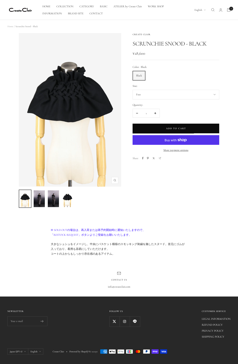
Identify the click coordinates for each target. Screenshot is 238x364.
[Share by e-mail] (160, 158)
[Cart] (229, 10)
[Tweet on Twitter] (153, 158)
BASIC (103, 6)
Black (139, 75)
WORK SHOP (156, 6)
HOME (46, 6)
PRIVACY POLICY (212, 330)
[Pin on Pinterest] (148, 158)
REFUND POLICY (212, 324)
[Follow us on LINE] (135, 321)
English (198, 10)
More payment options (175, 150)
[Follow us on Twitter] (114, 321)
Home (10, 26)
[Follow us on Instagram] (125, 321)
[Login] (220, 10)
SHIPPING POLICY (213, 336)
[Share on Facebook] (143, 158)
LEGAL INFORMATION (216, 318)
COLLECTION (64, 6)
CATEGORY (86, 6)
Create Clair (141, 34)
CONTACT (96, 13)
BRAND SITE (75, 13)
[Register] (42, 321)
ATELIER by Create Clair (127, 6)
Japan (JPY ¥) (16, 351)
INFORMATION (52, 13)
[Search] (213, 10)
